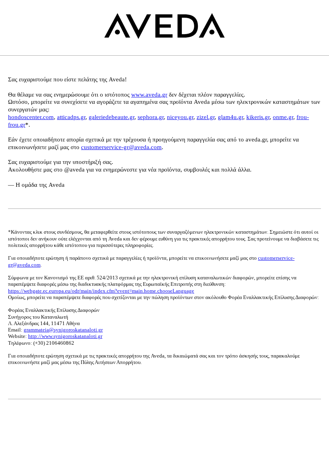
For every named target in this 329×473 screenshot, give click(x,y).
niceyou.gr (180, 117)
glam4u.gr (230, 117)
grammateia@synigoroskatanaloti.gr (63, 330)
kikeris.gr (258, 117)
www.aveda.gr (149, 94)
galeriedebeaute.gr (111, 117)
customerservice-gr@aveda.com (121, 147)
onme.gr (283, 117)
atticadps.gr (71, 117)
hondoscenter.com (31, 117)
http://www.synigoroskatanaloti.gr (65, 336)
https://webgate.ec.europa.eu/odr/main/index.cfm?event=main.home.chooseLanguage (101, 291)
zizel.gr (206, 117)
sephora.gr (151, 117)
